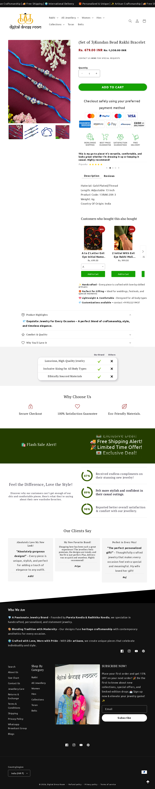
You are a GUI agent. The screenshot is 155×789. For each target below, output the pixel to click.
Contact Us (14, 683)
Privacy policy (91, 784)
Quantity (83, 67)
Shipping (13, 713)
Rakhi (34, 677)
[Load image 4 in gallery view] (62, 132)
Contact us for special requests (99, 58)
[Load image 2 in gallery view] (31, 132)
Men (33, 693)
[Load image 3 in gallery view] (47, 132)
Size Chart (13, 677)
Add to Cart (93, 274)
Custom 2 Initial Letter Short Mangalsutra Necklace (39, 787)
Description (91, 175)
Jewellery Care (16, 688)
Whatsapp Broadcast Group (17, 726)
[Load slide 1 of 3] (110, 168)
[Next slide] (118, 167)
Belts (34, 710)
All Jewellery (38, 682)
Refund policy (75, 784)
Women (35, 688)
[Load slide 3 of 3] (115, 168)
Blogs (11, 733)
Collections (37, 699)
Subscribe (124, 717)
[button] (53, 17)
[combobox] (93, 266)
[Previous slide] (106, 167)
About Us (13, 672)
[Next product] (143, 251)
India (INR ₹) (17, 773)
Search (12, 666)
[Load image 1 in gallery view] (16, 132)
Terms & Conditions (14, 705)
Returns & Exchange (13, 696)
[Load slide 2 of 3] (112, 168)
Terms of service (108, 784)
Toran (34, 704)
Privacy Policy (15, 718)
